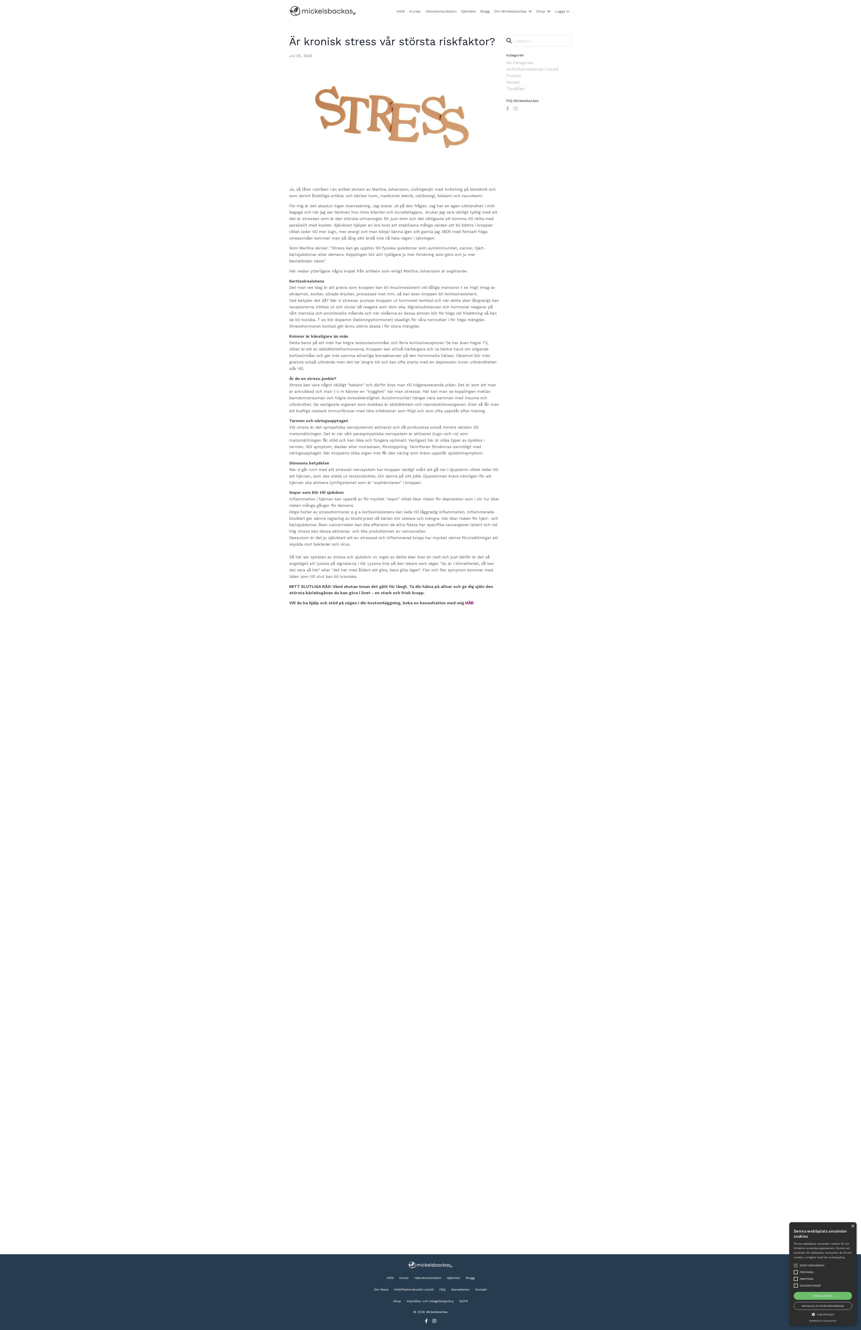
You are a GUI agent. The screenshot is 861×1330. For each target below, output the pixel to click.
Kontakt (481, 1289)
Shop (397, 1301)
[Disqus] (394, 1067)
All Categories (519, 62)
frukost (513, 75)
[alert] (823, 1274)
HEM (401, 11)
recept (513, 82)
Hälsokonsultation (441, 11)
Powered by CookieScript (823, 1320)
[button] (823, 1314)
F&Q (442, 1289)
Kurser (415, 11)
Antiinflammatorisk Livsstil (414, 1289)
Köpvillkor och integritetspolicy (430, 1301)
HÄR (469, 602)
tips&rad (515, 88)
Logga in (562, 11)
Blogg (485, 11)
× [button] (852, 1226)
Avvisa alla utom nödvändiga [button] (823, 1306)
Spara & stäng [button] (823, 1296)
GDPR (463, 1301)
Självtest (468, 11)
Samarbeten (460, 1289)
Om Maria (381, 1289)
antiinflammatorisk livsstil (532, 69)
